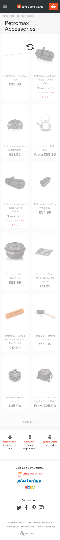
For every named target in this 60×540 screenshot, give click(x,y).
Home (5, 16)
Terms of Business (46, 526)
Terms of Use (13, 526)
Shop (11, 16)
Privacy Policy (28, 526)
